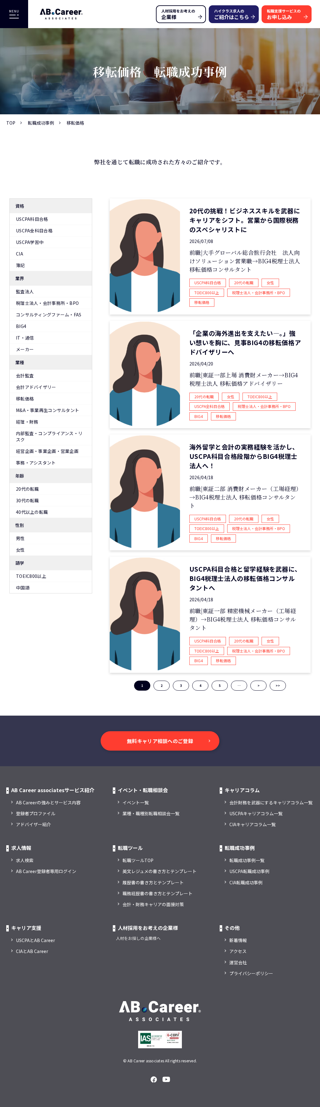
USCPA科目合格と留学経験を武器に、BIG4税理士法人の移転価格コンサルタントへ (245, 578)
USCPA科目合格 (32, 219)
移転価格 (25, 398)
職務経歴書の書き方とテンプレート (157, 893)
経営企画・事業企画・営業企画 (47, 451)
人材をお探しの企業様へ (138, 938)
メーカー (25, 349)
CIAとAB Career (32, 951)
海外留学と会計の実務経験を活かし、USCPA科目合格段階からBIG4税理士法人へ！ (244, 456)
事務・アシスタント (36, 462)
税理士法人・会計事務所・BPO (47, 303)
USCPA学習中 (29, 242)
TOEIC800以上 (31, 576)
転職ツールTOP (137, 860)
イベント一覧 (135, 802)
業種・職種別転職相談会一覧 (150, 813)
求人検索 (24, 860)
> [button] (259, 685)
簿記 (20, 265)
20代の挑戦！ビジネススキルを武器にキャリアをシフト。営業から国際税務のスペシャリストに (244, 220)
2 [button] (161, 685)
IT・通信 (25, 338)
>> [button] (278, 685)
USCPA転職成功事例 (249, 871)
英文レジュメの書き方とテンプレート (159, 871)
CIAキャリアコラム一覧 (252, 824)
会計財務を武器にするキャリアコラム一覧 (270, 802)
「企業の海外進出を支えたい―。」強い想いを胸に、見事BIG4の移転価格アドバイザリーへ (245, 342)
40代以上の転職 (32, 512)
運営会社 (238, 962)
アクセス (238, 951)
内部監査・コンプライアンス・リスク (49, 436)
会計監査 (25, 375)
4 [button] (200, 685)
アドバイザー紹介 (33, 824)
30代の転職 (27, 500)
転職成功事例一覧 (246, 860)
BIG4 (21, 326)
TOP (10, 123)
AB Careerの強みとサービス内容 (48, 802)
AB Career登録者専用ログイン (46, 871)
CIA (19, 254)
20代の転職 (27, 489)
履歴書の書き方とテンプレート (153, 882)
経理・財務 (27, 422)
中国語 (22, 587)
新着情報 (238, 940)
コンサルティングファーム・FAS (48, 314)
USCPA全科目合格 (34, 230)
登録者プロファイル (35, 813)
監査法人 (25, 291)
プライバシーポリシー (251, 973)
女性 (20, 550)
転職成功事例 (41, 123)
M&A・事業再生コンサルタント (47, 410)
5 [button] (220, 685)
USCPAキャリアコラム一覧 (255, 813)
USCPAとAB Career (35, 940)
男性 (20, 538)
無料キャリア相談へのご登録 (160, 741)
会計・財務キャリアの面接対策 (153, 904)
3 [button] (181, 685)
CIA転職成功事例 (245, 882)
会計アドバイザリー (36, 387)
